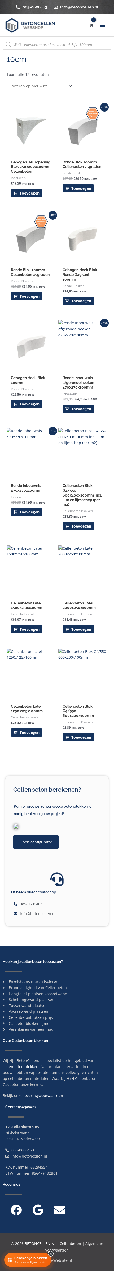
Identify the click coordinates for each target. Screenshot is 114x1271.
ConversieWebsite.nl (54, 1260)
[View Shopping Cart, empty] (91, 25)
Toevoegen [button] (30, 193)
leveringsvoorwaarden (43, 1095)
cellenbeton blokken (20, 1066)
